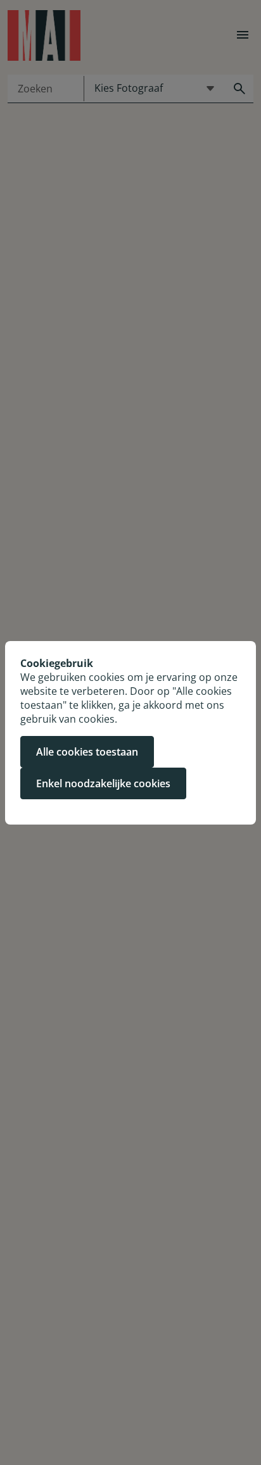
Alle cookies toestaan (87, 752)
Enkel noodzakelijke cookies (103, 783)
